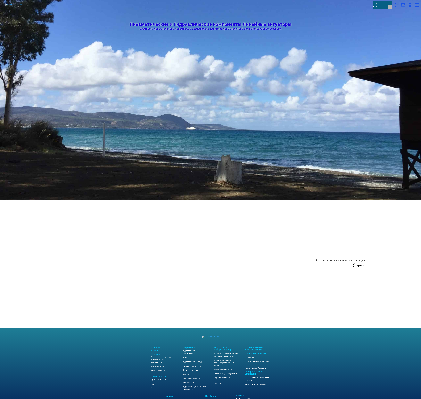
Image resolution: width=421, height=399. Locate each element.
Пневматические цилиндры (161, 357)
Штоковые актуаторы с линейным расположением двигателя (224, 362)
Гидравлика (189, 347)
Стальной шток (157, 388)
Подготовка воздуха (158, 366)
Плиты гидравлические (191, 370)
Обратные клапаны (190, 382)
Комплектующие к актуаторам (225, 374)
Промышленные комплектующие (254, 348)
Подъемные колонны (222, 378)
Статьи (155, 350)
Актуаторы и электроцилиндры (223, 348)
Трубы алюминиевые (159, 380)
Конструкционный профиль (255, 368)
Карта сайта (218, 384)
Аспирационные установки (254, 372)
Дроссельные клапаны (191, 378)
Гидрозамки (187, 374)
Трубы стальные (157, 384)
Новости (155, 347)
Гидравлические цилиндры (193, 362)
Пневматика (157, 353)
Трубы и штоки (159, 375)
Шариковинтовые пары (223, 369)
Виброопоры (250, 357)
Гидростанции (188, 358)
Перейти (360, 265)
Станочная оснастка (255, 353)
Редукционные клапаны (192, 366)
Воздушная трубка (158, 370)
